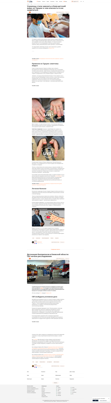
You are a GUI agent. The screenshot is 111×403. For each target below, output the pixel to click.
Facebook (59, 393)
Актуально (43, 371)
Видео (66, 1)
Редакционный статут (31, 390)
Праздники (72, 378)
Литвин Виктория (37, 365)
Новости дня (29, 378)
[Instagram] (34, 243)
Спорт (57, 1)
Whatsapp (59, 395)
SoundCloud (74, 392)
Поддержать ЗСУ (75, 1)
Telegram (59, 389)
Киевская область (42, 361)
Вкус (56, 371)
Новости (43, 1)
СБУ (40, 293)
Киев (28, 375)
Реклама (43, 391)
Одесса (42, 378)
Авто (28, 371)
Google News (74, 389)
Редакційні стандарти (31, 391)
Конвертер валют (45, 396)
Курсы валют (44, 395)
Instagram (59, 392)
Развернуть (55, 382)
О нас (43, 387)
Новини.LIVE (51, 48)
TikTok (73, 387)
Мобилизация (58, 375)
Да (95, 400)
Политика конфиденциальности (32, 388)
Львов (42, 375)
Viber (58, 390)
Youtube (59, 387)
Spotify (73, 390)
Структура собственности (46, 392)
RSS (72, 393)
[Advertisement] (47, 54)
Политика (57, 378)
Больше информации (103, 400)
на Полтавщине (58, 176)
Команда (43, 394)
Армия (48, 1)
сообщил (35, 339)
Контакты (43, 390)
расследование (49, 361)
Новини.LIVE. (48, 293)
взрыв (37, 361)
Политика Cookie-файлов (31, 392)
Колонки (60, 1)
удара (42, 288)
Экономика (52, 1)
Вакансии (43, 388)
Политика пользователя (31, 387)
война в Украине (56, 361)
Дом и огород (72, 371)
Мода (71, 375)
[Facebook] (36, 243)
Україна (39, 1)
